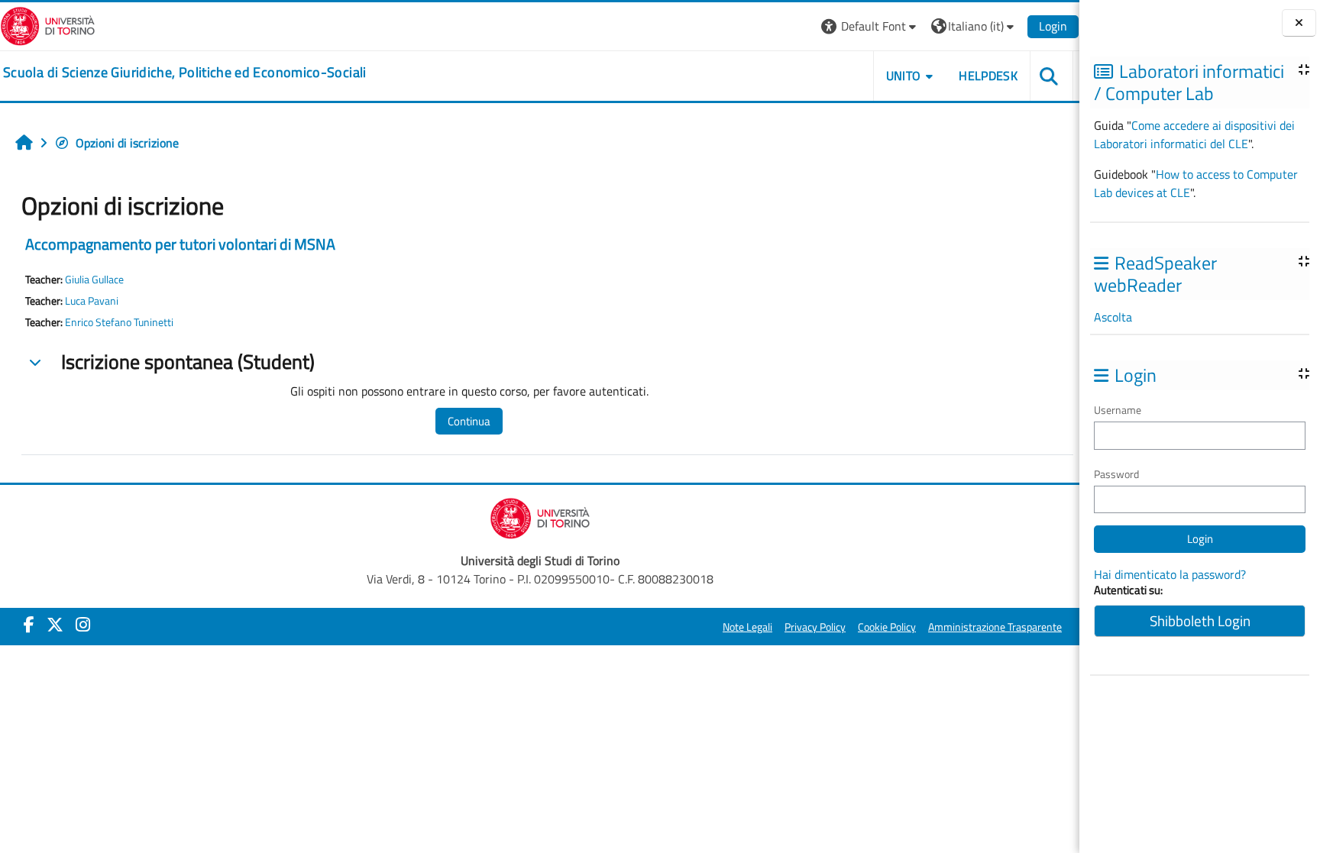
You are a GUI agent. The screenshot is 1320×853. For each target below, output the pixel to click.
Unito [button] (903, 75)
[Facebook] (29, 625)
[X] (55, 625)
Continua (469, 421)
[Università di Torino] (47, 24)
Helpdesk (988, 75)
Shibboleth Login (1200, 620)
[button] (870, 26)
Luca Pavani (91, 300)
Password (1116, 474)
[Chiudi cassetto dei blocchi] (1299, 23)
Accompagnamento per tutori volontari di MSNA (180, 244)
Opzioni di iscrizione (127, 143)
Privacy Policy (815, 627)
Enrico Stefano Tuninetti (119, 322)
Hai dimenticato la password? (1170, 574)
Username (1117, 410)
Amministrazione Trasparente (995, 627)
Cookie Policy (887, 627)
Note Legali (747, 627)
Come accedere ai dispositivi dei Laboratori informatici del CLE (1194, 134)
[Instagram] (83, 625)
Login (1053, 26)
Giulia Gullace (94, 279)
